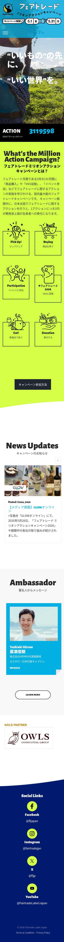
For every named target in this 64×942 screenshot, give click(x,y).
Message (15, 668)
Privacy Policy (43, 932)
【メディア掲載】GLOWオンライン (31, 509)
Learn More (33, 695)
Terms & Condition (25, 932)
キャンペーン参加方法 (33, 384)
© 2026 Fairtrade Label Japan (32, 927)
